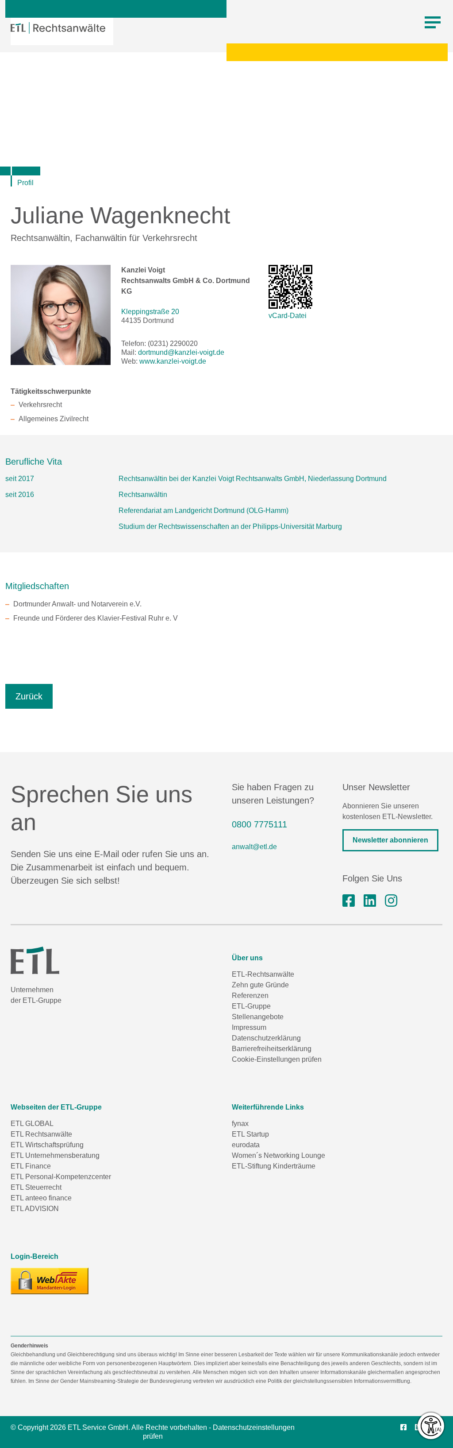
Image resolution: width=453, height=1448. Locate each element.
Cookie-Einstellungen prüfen (277, 1059)
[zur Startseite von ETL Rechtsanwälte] (58, 28)
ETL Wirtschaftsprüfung (47, 1145)
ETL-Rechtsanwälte (263, 974)
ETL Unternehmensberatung (55, 1155)
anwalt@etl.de (254, 846)
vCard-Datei (288, 315)
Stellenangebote (258, 1017)
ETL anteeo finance (41, 1198)
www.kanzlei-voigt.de (172, 361)
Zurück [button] (28, 696)
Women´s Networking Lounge (278, 1155)
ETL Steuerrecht (36, 1187)
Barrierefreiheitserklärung (271, 1048)
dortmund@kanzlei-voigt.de (181, 352)
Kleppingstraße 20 (150, 311)
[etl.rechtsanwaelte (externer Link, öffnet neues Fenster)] (348, 901)
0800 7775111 (259, 824)
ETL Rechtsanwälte (41, 1134)
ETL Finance (31, 1166)
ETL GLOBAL (32, 1123)
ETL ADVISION (35, 1208)
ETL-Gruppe (251, 1006)
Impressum (249, 1027)
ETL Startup (250, 1134)
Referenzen (250, 995)
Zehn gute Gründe (260, 985)
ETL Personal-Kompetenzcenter (61, 1176)
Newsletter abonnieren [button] (390, 840)
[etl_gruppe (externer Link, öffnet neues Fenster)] (391, 901)
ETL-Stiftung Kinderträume (273, 1166)
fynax (240, 1123)
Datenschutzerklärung (266, 1038)
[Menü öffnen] (432, 23)
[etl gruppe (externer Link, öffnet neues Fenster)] (370, 901)
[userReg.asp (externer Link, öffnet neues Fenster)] (49, 1281)
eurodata (246, 1145)
